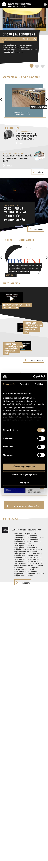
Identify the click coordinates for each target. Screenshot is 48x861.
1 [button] (31, 66)
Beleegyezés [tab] (9, 384)
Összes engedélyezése (24, 467)
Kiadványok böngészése (26, 506)
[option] (24, 36)
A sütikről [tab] (39, 384)
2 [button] (37, 67)
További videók (36, 361)
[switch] (41, 438)
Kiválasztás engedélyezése (24, 474)
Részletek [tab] (24, 384)
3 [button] (43, 67)
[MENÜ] (44, 4)
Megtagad (24, 482)
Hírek (40, 172)
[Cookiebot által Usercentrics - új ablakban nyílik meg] (34, 377)
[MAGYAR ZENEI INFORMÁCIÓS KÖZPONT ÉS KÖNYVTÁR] (15, 0)
